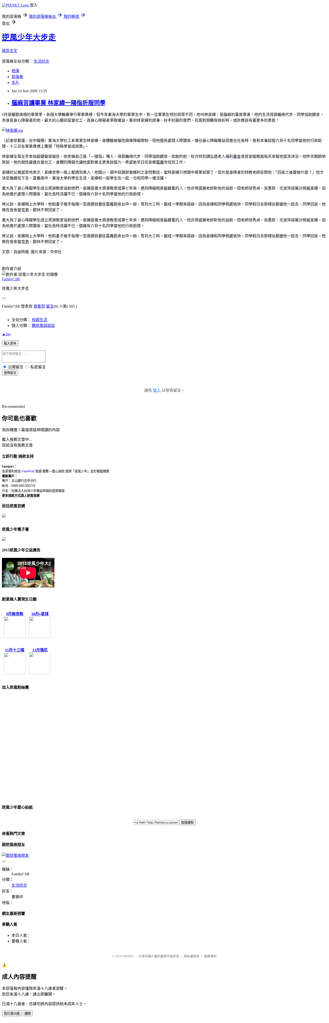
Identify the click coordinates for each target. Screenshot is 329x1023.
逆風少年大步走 (29, 37)
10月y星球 (40, 614)
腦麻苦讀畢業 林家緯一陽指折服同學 (58, 103)
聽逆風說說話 (43, 325)
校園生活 (39, 320)
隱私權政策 (191, 956)
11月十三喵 (14, 650)
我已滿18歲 (12, 1013)
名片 (15, 82)
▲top (6, 334)
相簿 (15, 71)
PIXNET (128, 956)
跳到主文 (9, 51)
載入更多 (10, 343)
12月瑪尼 (40, 650)
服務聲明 (210, 956)
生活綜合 (41, 61)
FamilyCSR (11, 279)
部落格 (17, 77)
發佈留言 (10, 373)
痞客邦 (39, 306)
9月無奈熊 (14, 614)
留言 (50, 306)
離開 (28, 1013)
